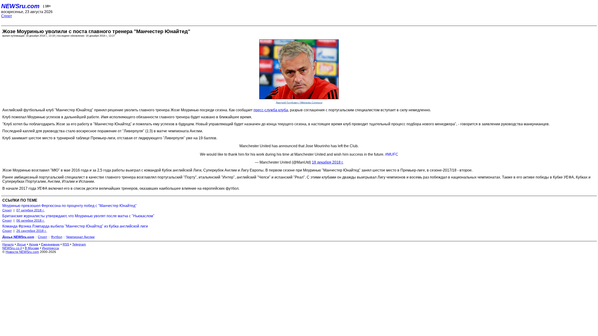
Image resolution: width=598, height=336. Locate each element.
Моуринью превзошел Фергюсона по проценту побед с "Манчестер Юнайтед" (69, 206)
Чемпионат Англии (80, 237)
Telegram (79, 244)
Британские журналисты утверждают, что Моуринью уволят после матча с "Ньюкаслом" (78, 216)
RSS (66, 244)
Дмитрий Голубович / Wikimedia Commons (299, 102)
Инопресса (50, 248)
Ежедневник (50, 244)
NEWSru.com (20, 6)
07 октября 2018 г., (30, 210)
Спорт (6, 16)
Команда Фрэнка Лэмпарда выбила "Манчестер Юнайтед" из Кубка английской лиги (75, 226)
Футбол (56, 237)
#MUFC (391, 154)
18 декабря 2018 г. (327, 162)
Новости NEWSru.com (22, 252)
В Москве (32, 248)
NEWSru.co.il (12, 248)
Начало (8, 244)
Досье (21, 244)
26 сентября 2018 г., (31, 231)
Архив (33, 244)
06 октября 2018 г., (30, 220)
